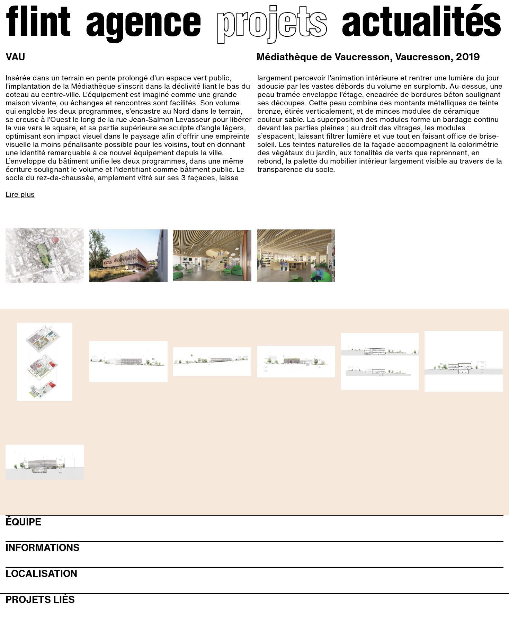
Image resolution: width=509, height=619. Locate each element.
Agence (143, 26)
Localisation (41, 573)
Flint (38, 26)
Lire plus (20, 194)
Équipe (23, 522)
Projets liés (40, 599)
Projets (271, 26)
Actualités (421, 26)
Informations (43, 547)
